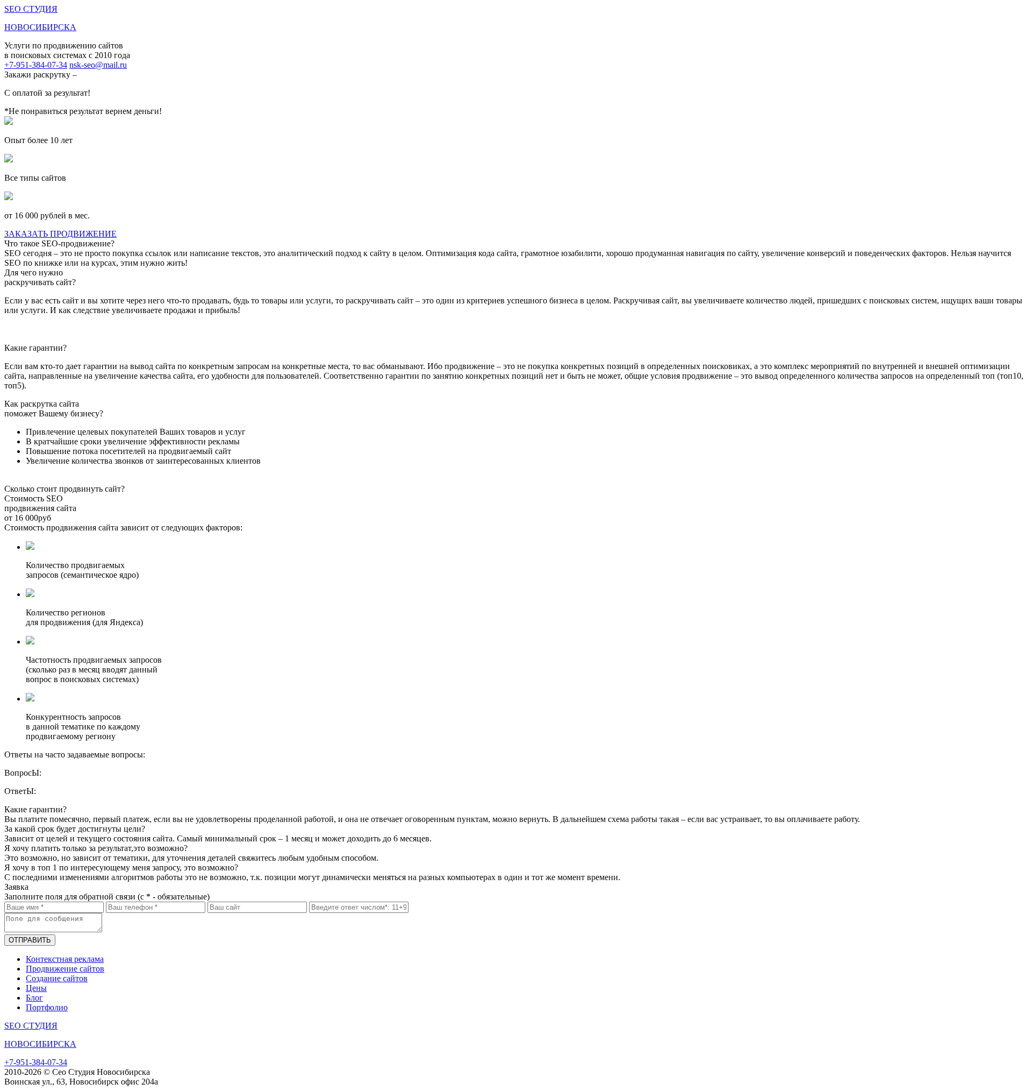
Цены (36, 988)
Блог (34, 997)
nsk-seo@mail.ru (98, 64)
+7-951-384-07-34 (35, 64)
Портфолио (47, 1007)
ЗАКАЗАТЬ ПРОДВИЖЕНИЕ (60, 233)
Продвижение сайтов (65, 968)
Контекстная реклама (65, 959)
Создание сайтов (57, 978)
